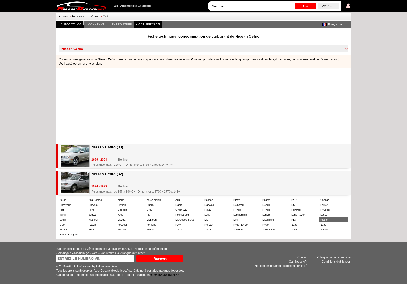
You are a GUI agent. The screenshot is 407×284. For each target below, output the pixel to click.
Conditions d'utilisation (336, 261)
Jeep (120, 214)
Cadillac (324, 199)
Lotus (63, 219)
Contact (302, 257)
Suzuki (150, 229)
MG (206, 219)
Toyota (208, 229)
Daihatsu (238, 204)
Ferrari (324, 204)
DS (293, 204)
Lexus (323, 214)
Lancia (266, 214)
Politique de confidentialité (334, 257)
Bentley (208, 199)
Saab (294, 224)
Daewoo (209, 204)
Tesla (178, 229)
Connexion (96, 24)
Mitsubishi (268, 219)
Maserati (93, 219)
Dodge (266, 204)
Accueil (63, 16)
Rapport (160, 258)
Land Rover (298, 214)
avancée (328, 6)
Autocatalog (79, 16)
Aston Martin (154, 199)
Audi (177, 199)
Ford (91, 209)
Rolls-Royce (240, 224)
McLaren (152, 219)
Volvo (294, 229)
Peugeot (122, 224)
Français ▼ (335, 24)
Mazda (121, 219)
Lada (207, 214)
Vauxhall (238, 229)
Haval (207, 209)
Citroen (122, 204)
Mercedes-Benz (184, 219)
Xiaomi (324, 229)
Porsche (151, 224)
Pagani (92, 224)
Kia (148, 214)
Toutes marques (69, 234)
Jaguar (93, 214)
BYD (294, 199)
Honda (237, 209)
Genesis (122, 209)
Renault (208, 224)
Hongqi (266, 209)
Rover (265, 224)
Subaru (122, 229)
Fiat (62, 209)
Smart (92, 229)
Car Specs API (149, 24)
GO (305, 6)
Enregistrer (122, 24)
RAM (178, 224)
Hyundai (325, 209)
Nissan (94, 16)
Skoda (63, 229)
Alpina (121, 199)
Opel (62, 224)
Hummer (296, 209)
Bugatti (266, 199)
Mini (235, 219)
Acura (63, 199)
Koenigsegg (182, 214)
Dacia (178, 204)
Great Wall (181, 209)
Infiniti (63, 214)
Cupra (150, 204)
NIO (293, 219)
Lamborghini (240, 214)
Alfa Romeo (95, 199)
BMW (236, 199)
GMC (150, 209)
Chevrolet (65, 204)
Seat (323, 224)
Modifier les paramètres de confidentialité (281, 266)
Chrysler (93, 204)
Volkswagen (269, 229)
